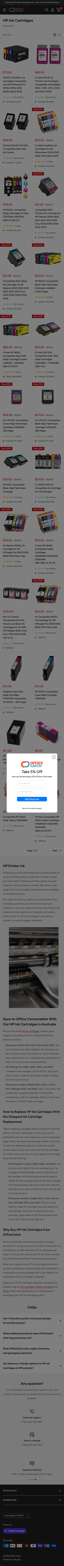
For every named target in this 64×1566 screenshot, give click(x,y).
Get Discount (32, 799)
